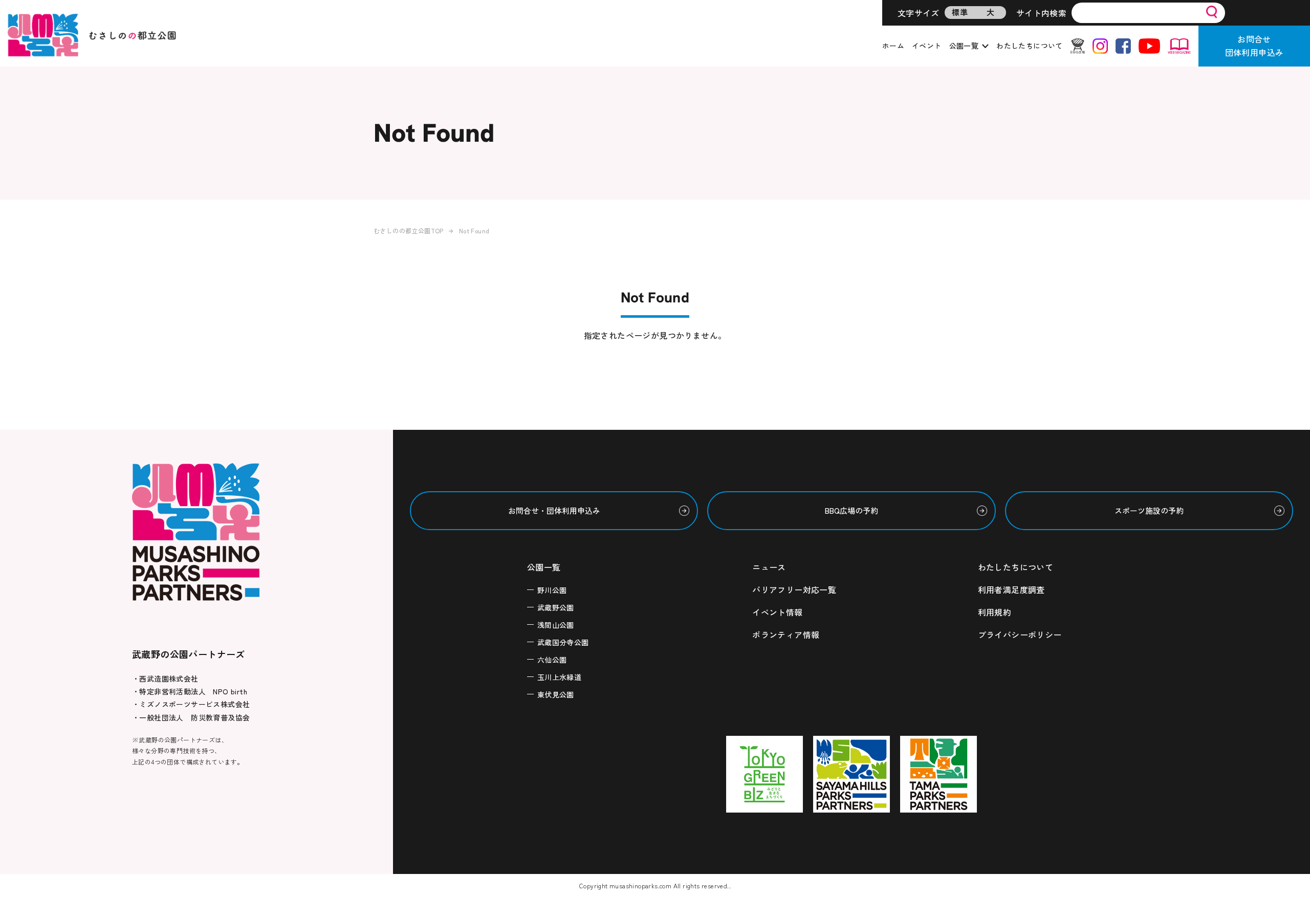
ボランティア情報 (785, 634)
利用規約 (995, 612)
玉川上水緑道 (559, 677)
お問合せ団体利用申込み (1254, 45)
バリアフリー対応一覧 (794, 589)
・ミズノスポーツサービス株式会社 (191, 704)
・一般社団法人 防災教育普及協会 (191, 717)
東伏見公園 (555, 694)
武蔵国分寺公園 (563, 642)
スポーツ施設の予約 (1149, 510)
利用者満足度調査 (1011, 589)
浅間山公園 (555, 625)
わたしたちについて (1029, 45)
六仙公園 (552, 659)
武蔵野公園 (555, 607)
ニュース (769, 567)
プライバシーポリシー (1020, 634)
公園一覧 (964, 45)
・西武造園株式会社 (165, 678)
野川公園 (552, 590)
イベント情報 (777, 612)
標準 (960, 12)
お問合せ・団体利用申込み (554, 510)
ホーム (893, 45)
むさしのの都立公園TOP (409, 230)
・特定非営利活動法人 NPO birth (189, 691)
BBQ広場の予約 (851, 510)
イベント (927, 45)
